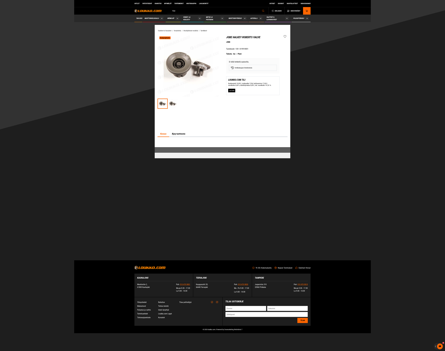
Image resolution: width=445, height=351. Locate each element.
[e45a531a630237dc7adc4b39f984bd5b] (173, 104)
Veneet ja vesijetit (186, 18)
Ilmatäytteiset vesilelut (190, 31)
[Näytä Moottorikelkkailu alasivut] (162, 18)
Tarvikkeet (203, 31)
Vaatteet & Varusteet (164, 31)
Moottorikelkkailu (152, 18)
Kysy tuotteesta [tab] (178, 196)
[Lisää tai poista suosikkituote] (285, 36)
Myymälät (168, 3)
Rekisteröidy (295, 11)
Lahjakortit (203, 3)
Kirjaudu (278, 11)
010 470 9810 (303, 340)
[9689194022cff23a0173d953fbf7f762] (188, 66)
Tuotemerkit (179, 3)
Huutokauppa (191, 3)
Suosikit (281, 3)
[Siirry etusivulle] (148, 11)
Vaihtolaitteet (292, 3)
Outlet (137, 3)
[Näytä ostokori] (307, 11)
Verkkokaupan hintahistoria (243, 68)
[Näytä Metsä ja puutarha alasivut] (222, 18)
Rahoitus (158, 3)
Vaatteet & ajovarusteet (272, 18)
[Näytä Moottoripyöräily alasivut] (245, 18)
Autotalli (254, 18)
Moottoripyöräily (235, 18)
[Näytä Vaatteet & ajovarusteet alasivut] (287, 18)
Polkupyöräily (298, 18)
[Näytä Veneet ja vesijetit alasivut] (199, 18)
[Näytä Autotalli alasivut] (261, 18)
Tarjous (139, 18)
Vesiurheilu (177, 31)
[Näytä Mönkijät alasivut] (177, 18)
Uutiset (272, 3)
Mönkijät (170, 18)
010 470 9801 (185, 340)
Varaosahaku (306, 3)
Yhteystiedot (147, 3)
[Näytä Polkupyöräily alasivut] (307, 18)
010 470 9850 (243, 340)
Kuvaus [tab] (163, 196)
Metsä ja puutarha (209, 18)
